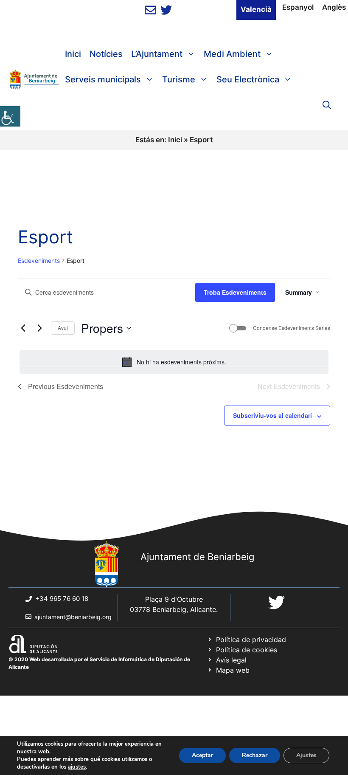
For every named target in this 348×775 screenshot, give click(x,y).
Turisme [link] (178, 79)
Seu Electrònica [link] (247, 79)
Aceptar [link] (202, 755)
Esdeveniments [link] (39, 260)
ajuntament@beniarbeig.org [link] (73, 616)
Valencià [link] (256, 9)
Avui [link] (63, 327)
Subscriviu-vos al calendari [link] (272, 415)
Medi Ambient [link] (232, 54)
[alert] (174, 362)
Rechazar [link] (254, 755)
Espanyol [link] (298, 7)
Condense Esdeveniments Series (291, 327)
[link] (10, 116)
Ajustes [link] (306, 755)
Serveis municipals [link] (103, 79)
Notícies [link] (106, 54)
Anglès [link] (334, 7)
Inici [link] (73, 54)
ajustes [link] (77, 767)
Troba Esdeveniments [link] (235, 292)
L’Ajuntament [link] (156, 54)
